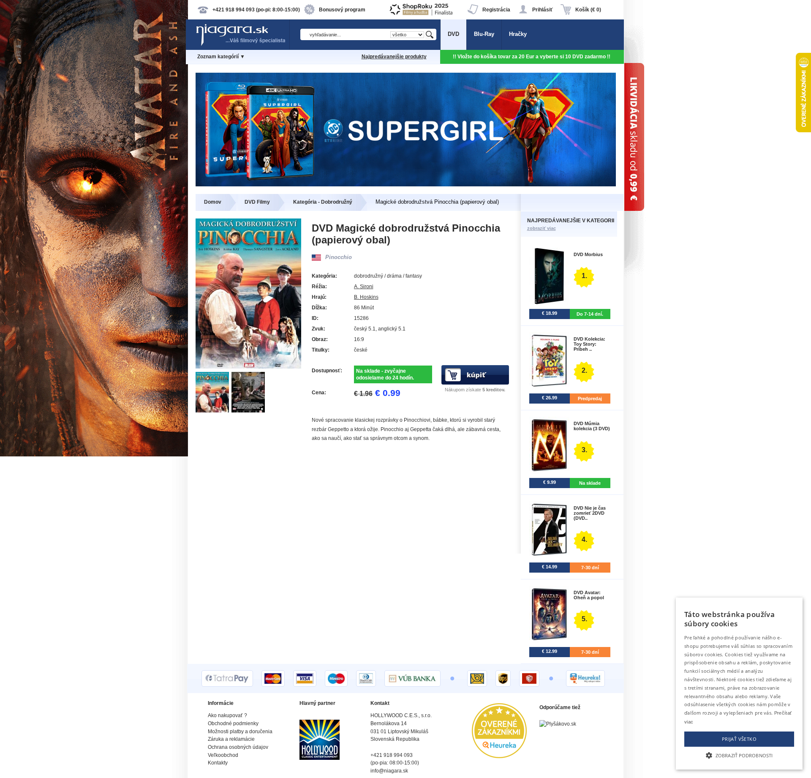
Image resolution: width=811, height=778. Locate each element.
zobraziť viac (541, 228)
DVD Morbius (588, 254)
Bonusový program (342, 10)
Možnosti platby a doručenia (240, 731)
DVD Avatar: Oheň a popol (589, 595)
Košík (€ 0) (588, 10)
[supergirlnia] (406, 184)
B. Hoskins (366, 297)
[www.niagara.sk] (242, 45)
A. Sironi (363, 286)
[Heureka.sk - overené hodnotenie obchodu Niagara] (499, 756)
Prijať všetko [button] (739, 739)
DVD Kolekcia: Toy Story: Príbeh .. (589, 344)
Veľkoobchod (223, 755)
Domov (212, 202)
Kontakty (218, 763)
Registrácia (496, 10)
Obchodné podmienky (233, 723)
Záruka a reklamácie (231, 739)
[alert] (739, 684)
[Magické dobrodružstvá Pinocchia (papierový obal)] (213, 410)
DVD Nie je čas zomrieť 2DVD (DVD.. (590, 513)
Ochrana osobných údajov (238, 747)
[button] (739, 755)
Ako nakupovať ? (227, 715)
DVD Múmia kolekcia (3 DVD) (592, 426)
